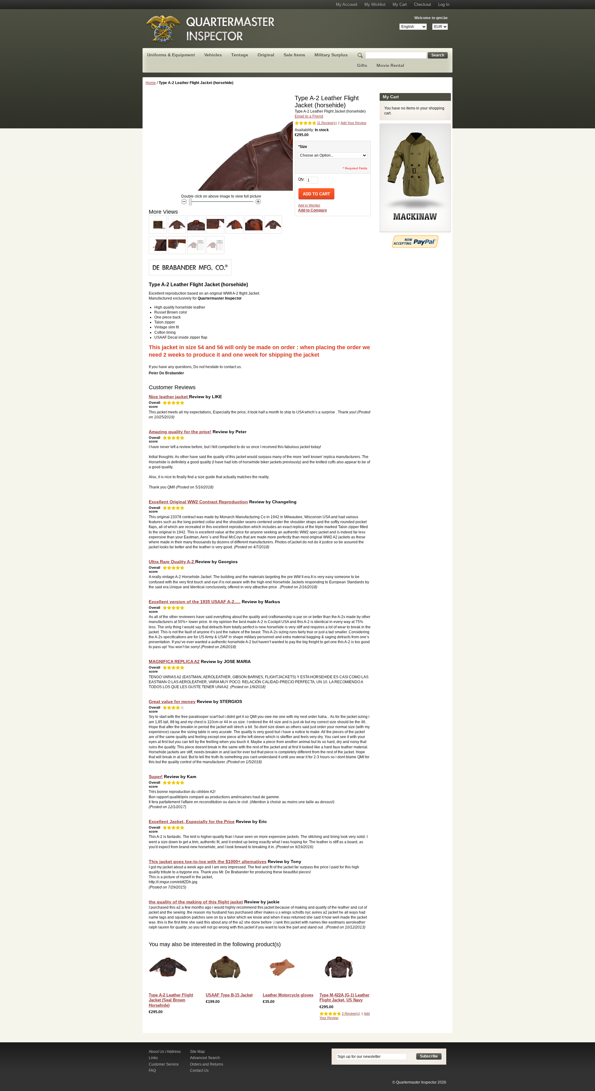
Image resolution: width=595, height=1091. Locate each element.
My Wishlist (375, 4)
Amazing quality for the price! (180, 431)
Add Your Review (353, 123)
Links (153, 1058)
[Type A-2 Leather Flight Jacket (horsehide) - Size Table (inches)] (215, 239)
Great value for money (172, 701)
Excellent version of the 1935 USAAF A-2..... (194, 601)
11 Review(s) (327, 123)
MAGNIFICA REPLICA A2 (174, 661)
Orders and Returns (206, 1064)
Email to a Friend (309, 116)
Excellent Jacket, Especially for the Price (192, 821)
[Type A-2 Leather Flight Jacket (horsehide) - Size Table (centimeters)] (196, 239)
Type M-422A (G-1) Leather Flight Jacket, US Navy (344, 997)
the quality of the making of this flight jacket (196, 901)
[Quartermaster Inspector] (211, 28)
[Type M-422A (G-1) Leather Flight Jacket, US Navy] (340, 969)
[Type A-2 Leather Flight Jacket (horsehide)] (177, 218)
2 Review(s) (351, 1013)
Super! (156, 776)
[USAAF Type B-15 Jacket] (227, 969)
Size (302, 147)
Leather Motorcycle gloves (288, 995)
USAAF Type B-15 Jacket (229, 995)
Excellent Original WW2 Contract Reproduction (198, 501)
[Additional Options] (415, 238)
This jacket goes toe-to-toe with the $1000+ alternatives (208, 861)
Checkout (422, 4)
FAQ (152, 1070)
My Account (346, 4)
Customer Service (164, 1064)
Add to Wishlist (309, 205)
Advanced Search (205, 1058)
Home (151, 83)
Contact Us (199, 1070)
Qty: (301, 179)
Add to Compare (312, 210)
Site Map (197, 1051)
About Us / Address (165, 1051)
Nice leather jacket (169, 396)
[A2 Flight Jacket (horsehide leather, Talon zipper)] (157, 218)
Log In (443, 4)
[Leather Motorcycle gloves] (284, 969)
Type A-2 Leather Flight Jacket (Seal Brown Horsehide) (171, 1000)
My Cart (400, 4)
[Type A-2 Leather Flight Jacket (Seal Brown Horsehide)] (170, 969)
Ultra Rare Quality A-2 (172, 561)
